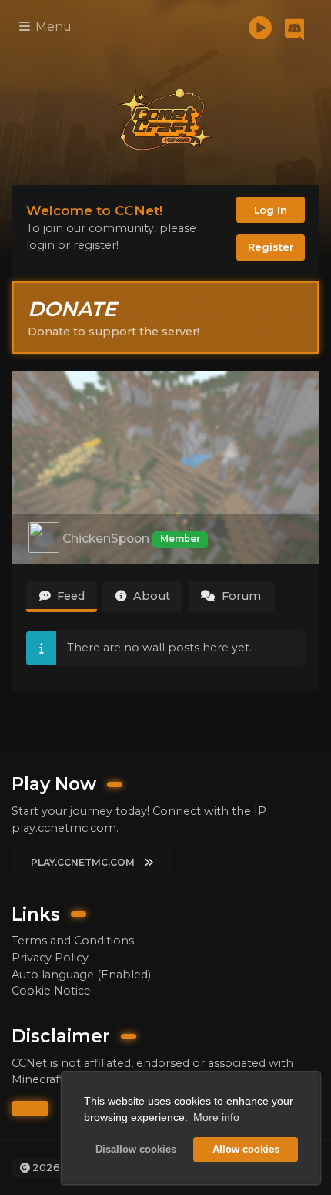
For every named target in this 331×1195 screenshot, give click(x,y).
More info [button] (216, 1117)
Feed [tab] (69, 596)
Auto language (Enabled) (81, 974)
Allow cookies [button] (245, 1149)
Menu (52, 26)
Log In (270, 210)
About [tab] (150, 596)
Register (271, 247)
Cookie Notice (51, 991)
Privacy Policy (50, 957)
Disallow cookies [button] (135, 1149)
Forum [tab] (240, 596)
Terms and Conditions (73, 941)
